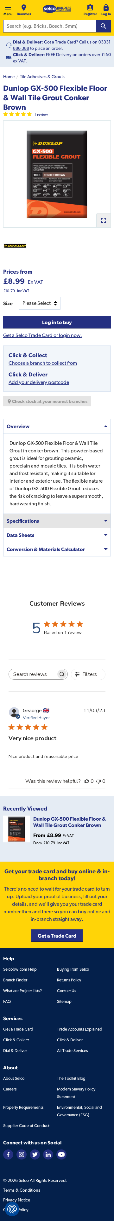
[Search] (103, 26)
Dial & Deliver (15, 1050)
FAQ (7, 1001)
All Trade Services (72, 1050)
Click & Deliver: (29, 54)
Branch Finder (15, 980)
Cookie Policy (15, 1209)
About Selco (13, 1078)
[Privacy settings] (12, 1209)
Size (8, 303)
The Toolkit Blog (71, 1078)
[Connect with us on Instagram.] (21, 1154)
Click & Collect (16, 1040)
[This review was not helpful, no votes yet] (98, 781)
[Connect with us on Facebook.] (8, 1154)
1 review (41, 114)
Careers (9, 1089)
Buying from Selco (73, 969)
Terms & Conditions (21, 1190)
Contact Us (66, 990)
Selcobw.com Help (20, 969)
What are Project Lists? (22, 990)
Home (9, 76)
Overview (18, 426)
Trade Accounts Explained (79, 1029)
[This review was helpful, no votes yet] (87, 781)
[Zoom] (103, 220)
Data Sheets (20, 535)
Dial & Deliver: (28, 41)
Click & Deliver (70, 1040)
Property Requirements (23, 1107)
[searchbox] (32, 674)
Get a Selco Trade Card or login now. (42, 335)
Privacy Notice (16, 1199)
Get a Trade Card (18, 1029)
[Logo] (57, 9)
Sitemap (64, 1001)
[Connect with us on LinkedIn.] (48, 1154)
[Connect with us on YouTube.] (61, 1154)
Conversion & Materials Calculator (46, 549)
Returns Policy (69, 980)
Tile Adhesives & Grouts (42, 76)
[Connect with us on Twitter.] (35, 1154)
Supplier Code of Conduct (26, 1125)
